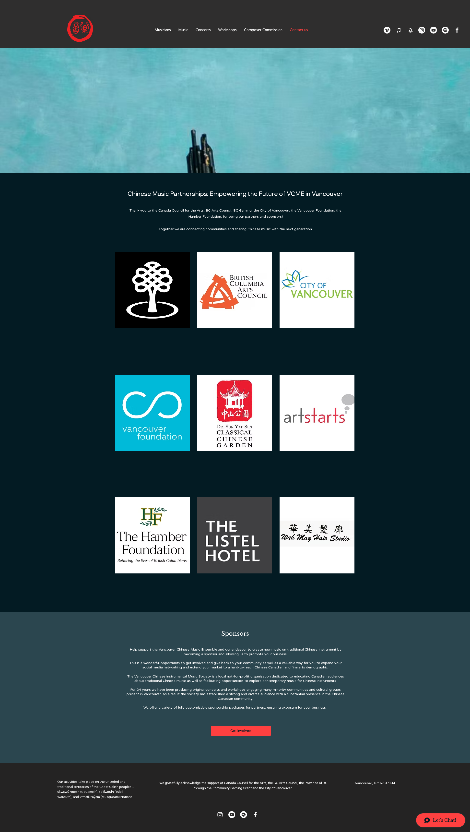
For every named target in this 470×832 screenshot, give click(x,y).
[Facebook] (457, 30)
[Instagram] (421, 30)
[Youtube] (433, 30)
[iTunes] (398, 30)
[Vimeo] (387, 30)
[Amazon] (410, 30)
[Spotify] (445, 30)
